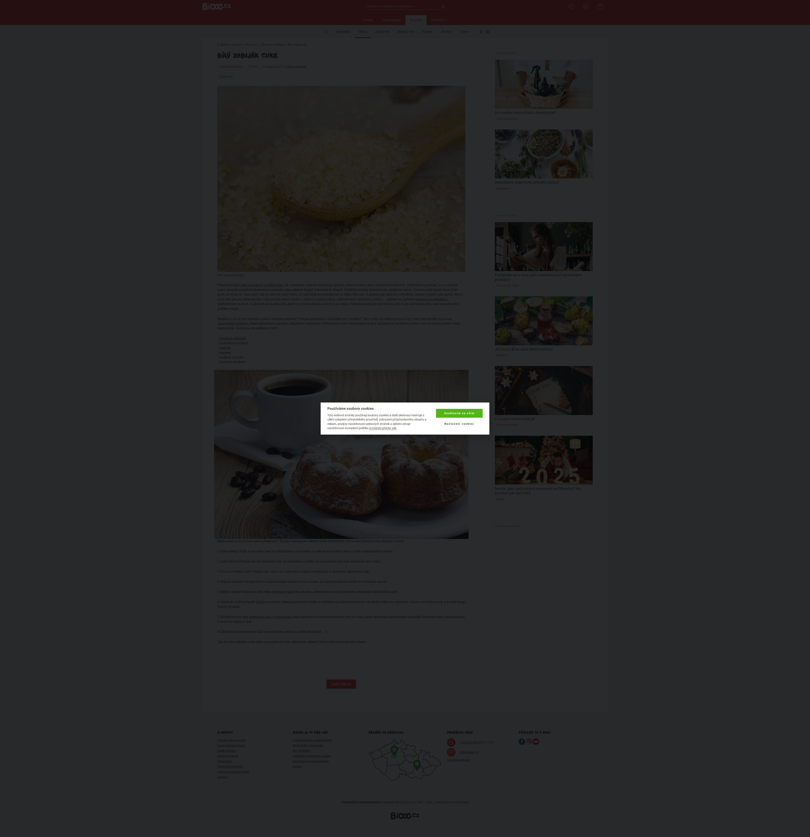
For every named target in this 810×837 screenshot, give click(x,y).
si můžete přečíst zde (382, 428)
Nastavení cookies (459, 423)
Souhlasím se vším (459, 413)
